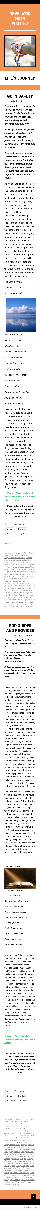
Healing (6, 1126)
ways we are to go (21, 600)
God (14, 576)
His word (26, 1154)
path (27, 1166)
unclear (30, 1177)
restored (20, 1170)
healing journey (14, 1154)
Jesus (24, 581)
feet (25, 1147)
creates (17, 1145)
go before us (29, 574)
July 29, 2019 (12, 635)
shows (21, 1173)
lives (21, 1159)
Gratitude (29, 558)
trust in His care (9, 600)
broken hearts (27, 1142)
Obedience (27, 560)
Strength (21, 565)
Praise (15, 1131)
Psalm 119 (20, 1168)
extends (21, 1147)
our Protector (27, 586)
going (11, 1152)
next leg (32, 1163)
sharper (12, 1173)
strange (6, 1175)
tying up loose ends (20, 1177)
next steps (7, 1166)
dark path (24, 1145)
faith (22, 572)
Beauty (26, 553)
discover (31, 1145)
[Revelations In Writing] (20, 51)
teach (23, 1175)
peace (13, 588)
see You (18, 593)
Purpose (14, 565)
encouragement (9, 1147)
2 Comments (25, 101)
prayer (17, 588)
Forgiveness (8, 558)
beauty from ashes (20, 1140)
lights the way (15, 1159)
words (21, 1182)
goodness (16, 1152)
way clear (24, 1180)
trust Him (29, 597)
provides (13, 1168)
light (29, 1156)
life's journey (23, 1156)
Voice (23, 1133)
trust (12, 1177)
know (12, 1156)
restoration (13, 1170)
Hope (6, 560)
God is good (20, 576)
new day (17, 1163)
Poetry (17, 562)
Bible (15, 569)
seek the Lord (19, 595)
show (17, 1173)
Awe (22, 553)
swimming (13, 1175)
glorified (12, 574)
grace (22, 1152)
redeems (28, 1168)
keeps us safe (17, 583)
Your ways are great (25, 606)
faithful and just (30, 572)
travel (32, 1175)
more (11, 1161)
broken (19, 1142)
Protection (7, 565)
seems (6, 1173)
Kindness (12, 560)
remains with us (9, 593)
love (25, 1159)
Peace (13, 562)
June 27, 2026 (14, 101)
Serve (33, 1131)
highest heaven (21, 579)
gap (20, 1149)
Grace (23, 558)
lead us (24, 583)
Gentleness (17, 558)
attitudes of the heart (21, 1138)
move (15, 1161)
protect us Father (10, 590)
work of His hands (17, 602)
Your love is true (27, 604)
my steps (7, 1163)
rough (29, 1170)
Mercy (21, 560)
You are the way (29, 602)
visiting (6, 1180)
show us (27, 595)
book (15, 1142)
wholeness (30, 1180)
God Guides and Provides (20, 628)
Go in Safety (20, 96)
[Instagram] (20, 1203)
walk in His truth (15, 1180)
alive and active (23, 1135)
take (19, 1175)
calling (6, 1145)
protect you (20, 590)
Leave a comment (25, 635)
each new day (16, 572)
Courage (22, 555)
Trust (33, 565)
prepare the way (25, 588)
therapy (27, 1175)
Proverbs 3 (28, 590)
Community (14, 555)
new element (25, 1163)
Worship (13, 567)
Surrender (27, 565)
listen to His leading (16, 586)
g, (23, 1039)
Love (17, 560)
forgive (6, 574)
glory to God (20, 574)
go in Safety (8, 576)
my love (31, 1161)
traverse (7, 1177)
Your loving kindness (11, 606)
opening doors (20, 1166)
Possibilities (24, 562)
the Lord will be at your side (16, 597)
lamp (16, 1156)
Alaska (26, 567)
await (30, 1138)
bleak (11, 1142)
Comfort (7, 555)
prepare (7, 1168)
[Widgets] (33, 1196)
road (25, 1170)
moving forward (23, 1161)
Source (26, 1173)
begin (28, 1140)
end (16, 1147)
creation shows (22, 569)
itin (21, 1039)
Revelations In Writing (20, 18)
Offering (7, 562)
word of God (14, 1182)
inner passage (16, 581)
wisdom (7, 567)
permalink (17, 609)
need (12, 1163)
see (33, 1170)
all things (10, 569)
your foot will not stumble (12, 604)
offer (13, 1166)
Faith (26, 555)
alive (15, 1135)
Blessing (31, 553)
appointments (9, 1138)
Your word (27, 1182)
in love (32, 1154)
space (32, 1173)
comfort (12, 1145)
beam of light (8, 1140)
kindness (7, 1156)
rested (6, 1170)
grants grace (29, 1152)
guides (6, 1154)
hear (21, 1154)
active (11, 1135)
